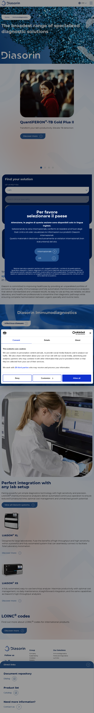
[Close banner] (90, 333)
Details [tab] (47, 340)
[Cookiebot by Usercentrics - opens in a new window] (74, 333)
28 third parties (22, 367)
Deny (17, 378)
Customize (45, 378)
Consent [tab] (16, 340)
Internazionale (44, 252)
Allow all (76, 378)
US (39, 258)
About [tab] (77, 340)
